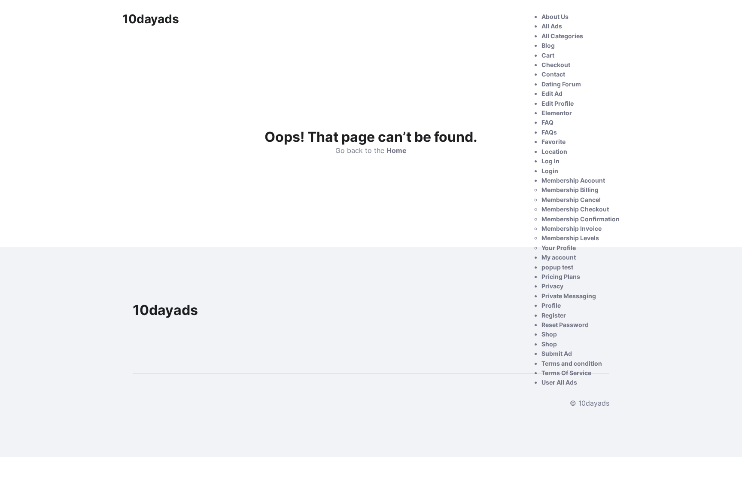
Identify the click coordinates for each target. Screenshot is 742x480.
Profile (551, 305)
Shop (549, 334)
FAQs (549, 132)
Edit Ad (552, 93)
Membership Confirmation (580, 219)
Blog (548, 45)
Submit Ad (556, 353)
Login (549, 170)
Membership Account (573, 180)
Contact (553, 74)
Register (553, 315)
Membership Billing (570, 189)
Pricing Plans (560, 276)
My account (558, 257)
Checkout (555, 64)
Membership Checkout (575, 209)
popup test (557, 267)
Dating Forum (561, 84)
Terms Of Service (566, 372)
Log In (550, 161)
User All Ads (559, 382)
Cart (547, 55)
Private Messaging (568, 296)
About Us (555, 16)
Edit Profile (557, 103)
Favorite (553, 141)
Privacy (552, 286)
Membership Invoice (571, 228)
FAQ (547, 122)
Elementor (556, 112)
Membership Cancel (571, 199)
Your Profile (558, 247)
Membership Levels (570, 238)
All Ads (551, 26)
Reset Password (565, 324)
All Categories (562, 36)
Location (554, 151)
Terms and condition (571, 363)
